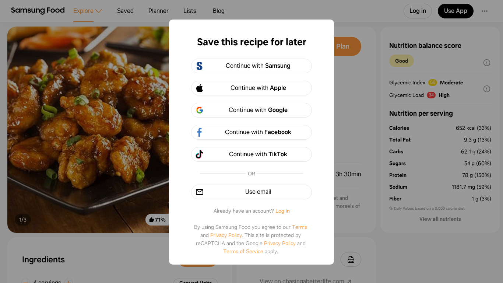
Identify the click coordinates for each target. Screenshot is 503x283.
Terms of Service (243, 251)
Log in (282, 210)
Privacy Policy (226, 235)
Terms (299, 227)
